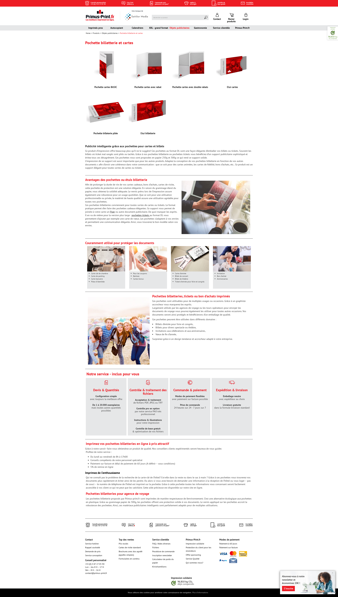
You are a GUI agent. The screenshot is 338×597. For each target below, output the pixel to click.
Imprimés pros (95, 27)
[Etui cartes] (232, 65)
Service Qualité (192, 558)
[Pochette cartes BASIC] (105, 65)
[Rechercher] (206, 17)
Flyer (112, 211)
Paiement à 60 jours (228, 543)
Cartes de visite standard (130, 547)
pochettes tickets (141, 215)
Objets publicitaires (179, 27)
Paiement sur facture (228, 547)
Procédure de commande (163, 551)
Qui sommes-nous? (194, 562)
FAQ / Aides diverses (161, 543)
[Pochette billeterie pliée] (105, 111)
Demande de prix (92, 551)
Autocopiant (116, 27)
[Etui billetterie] (148, 111)
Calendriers (137, 27)
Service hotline (92, 543)
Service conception (93, 555)
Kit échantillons (159, 566)
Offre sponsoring (193, 555)
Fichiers (155, 547)
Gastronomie (200, 27)
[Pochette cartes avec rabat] (148, 65)
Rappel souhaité (92, 547)
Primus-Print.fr (242, 27)
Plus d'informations (200, 592)
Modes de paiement (229, 539)
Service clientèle (221, 27)
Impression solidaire (195, 543)
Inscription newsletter (162, 555)
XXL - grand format (158, 27)
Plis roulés (123, 543)
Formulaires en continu (129, 558)
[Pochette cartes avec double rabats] (190, 65)
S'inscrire (288, 588)
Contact (89, 539)
